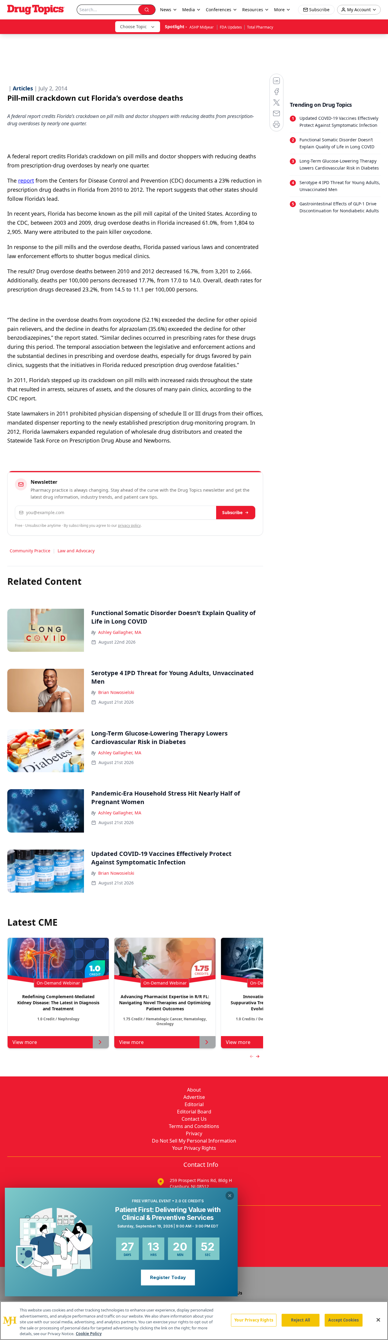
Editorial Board (194, 1111)
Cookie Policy (89, 1333)
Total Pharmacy (260, 27)
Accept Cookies (343, 1320)
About (194, 1089)
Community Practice (30, 551)
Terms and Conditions (194, 1126)
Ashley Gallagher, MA (119, 632)
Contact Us (194, 1119)
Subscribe (232, 512)
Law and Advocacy (76, 551)
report (26, 180)
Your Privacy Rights (194, 1148)
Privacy (194, 1133)
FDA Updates (231, 27)
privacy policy (129, 525)
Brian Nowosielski (116, 692)
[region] (194, 1320)
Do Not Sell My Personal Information (194, 1140)
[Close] (378, 1320)
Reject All (300, 1320)
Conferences (218, 9)
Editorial (194, 1104)
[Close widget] (230, 1195)
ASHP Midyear (202, 27)
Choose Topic (133, 26)
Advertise (194, 1097)
